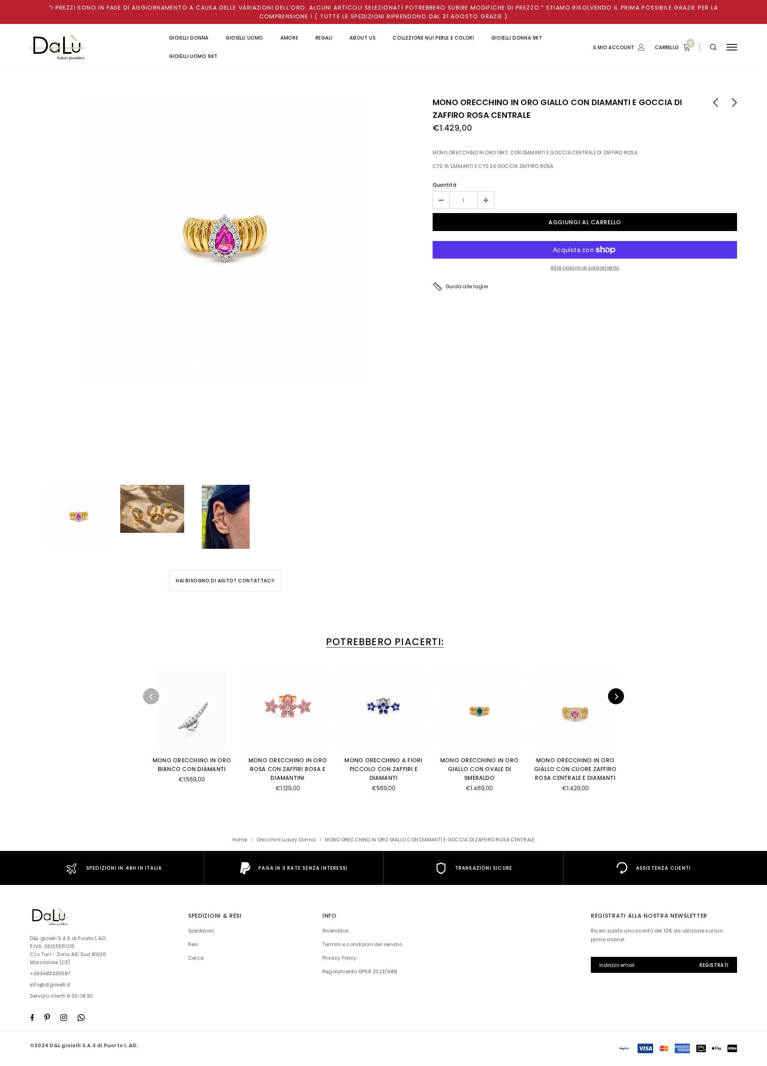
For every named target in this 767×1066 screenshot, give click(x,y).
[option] (225, 240)
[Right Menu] (732, 47)
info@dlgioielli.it (50, 984)
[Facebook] (32, 1017)
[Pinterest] (47, 1017)
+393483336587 (50, 973)
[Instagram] (63, 1017)
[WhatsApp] (81, 1017)
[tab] (383, 642)
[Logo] (91, 47)
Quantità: (445, 184)
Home (239, 839)
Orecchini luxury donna (286, 839)
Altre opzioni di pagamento (584, 267)
